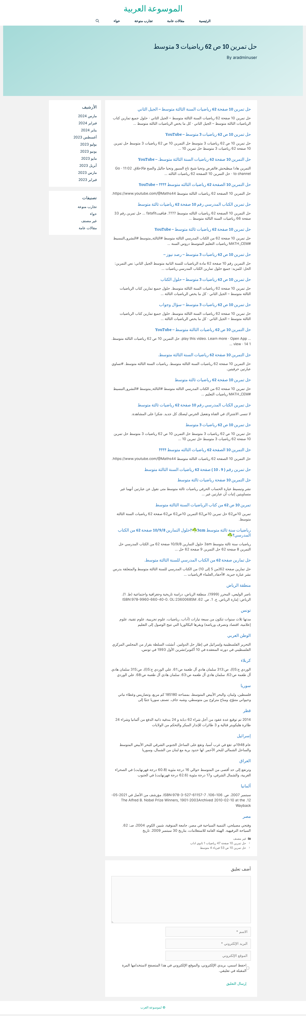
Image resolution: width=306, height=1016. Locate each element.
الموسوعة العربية (153, 8)
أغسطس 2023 (85, 137)
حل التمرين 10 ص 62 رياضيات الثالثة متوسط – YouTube (203, 329)
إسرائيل (244, 735)
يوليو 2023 (88, 144)
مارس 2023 (87, 173)
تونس (246, 610)
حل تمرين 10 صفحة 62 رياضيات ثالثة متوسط (213, 379)
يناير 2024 (89, 130)
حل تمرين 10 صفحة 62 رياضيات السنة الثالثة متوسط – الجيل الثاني (194, 109)
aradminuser (245, 57)
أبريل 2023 (88, 165)
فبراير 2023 (87, 180)
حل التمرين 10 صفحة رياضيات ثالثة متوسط (214, 480)
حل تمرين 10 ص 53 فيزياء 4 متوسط (223, 847)
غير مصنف (239, 838)
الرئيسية (204, 21)
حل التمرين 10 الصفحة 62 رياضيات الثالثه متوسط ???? (205, 449)
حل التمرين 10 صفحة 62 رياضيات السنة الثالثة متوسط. (204, 354)
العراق (245, 760)
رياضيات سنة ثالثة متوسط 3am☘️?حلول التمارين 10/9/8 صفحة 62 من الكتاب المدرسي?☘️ (184, 532)
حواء (117, 21)
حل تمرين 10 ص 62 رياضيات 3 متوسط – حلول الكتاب (205, 279)
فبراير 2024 (87, 123)
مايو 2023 (89, 158)
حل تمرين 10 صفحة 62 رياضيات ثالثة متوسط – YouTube (202, 229)
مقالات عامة (175, 21)
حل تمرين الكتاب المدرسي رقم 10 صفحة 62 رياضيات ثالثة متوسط (194, 204)
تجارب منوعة (143, 21)
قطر (247, 710)
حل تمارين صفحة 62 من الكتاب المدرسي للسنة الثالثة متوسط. (197, 560)
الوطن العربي (239, 635)
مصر (247, 816)
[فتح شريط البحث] (97, 21)
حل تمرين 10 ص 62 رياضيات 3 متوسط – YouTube (208, 134)
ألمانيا (246, 786)
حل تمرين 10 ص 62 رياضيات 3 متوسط (218, 424)
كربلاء (246, 660)
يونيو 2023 (88, 151)
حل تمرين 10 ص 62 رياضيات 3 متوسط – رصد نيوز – (207, 254)
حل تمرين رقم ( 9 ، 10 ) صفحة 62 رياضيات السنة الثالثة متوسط (197, 469)
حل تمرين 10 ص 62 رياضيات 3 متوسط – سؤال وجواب (205, 304)
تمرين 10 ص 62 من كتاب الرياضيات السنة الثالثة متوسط (203, 505)
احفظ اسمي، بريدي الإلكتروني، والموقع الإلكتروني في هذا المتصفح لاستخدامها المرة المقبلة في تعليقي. (184, 968)
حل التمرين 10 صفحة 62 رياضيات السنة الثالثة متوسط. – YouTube (194, 159)
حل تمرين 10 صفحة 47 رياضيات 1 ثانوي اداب (218, 843)
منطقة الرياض (238, 585)
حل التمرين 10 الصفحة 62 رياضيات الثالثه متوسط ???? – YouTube (195, 184)
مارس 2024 (87, 116)
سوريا (246, 685)
